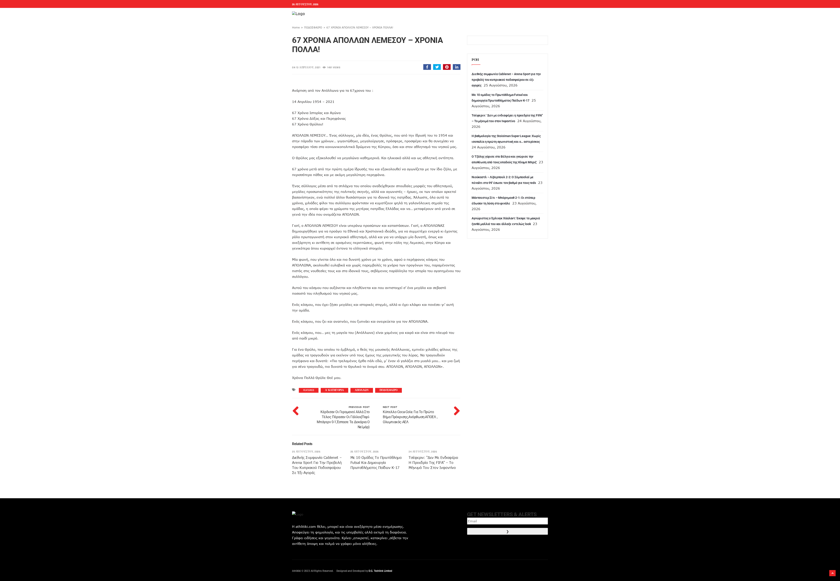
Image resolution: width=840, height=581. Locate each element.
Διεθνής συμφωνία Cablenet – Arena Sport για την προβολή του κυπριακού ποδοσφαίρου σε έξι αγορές (506, 79)
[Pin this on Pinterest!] (447, 67)
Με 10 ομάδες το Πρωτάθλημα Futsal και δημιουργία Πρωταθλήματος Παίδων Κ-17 (376, 463)
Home (296, 27)
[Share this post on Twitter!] (437, 67)
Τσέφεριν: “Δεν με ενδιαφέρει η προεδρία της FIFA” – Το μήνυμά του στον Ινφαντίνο (433, 463)
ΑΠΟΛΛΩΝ (362, 390)
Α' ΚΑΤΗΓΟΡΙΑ (334, 390)
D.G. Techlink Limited (380, 570)
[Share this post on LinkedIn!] (456, 67)
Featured (308, 390)
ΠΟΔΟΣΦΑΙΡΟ (313, 27)
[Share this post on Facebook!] (427, 67)
